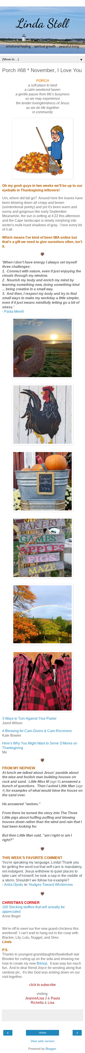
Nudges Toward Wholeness (51, 884)
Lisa (51, 1002)
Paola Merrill (14, 311)
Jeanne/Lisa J (36, 998)
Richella (37, 1002)
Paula (55, 998)
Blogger (51, 1048)
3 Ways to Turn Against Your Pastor (29, 718)
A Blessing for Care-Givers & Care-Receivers (37, 731)
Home (42, 1032)
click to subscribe (42, 985)
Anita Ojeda (13, 884)
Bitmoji (42, 963)
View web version (42, 1041)
